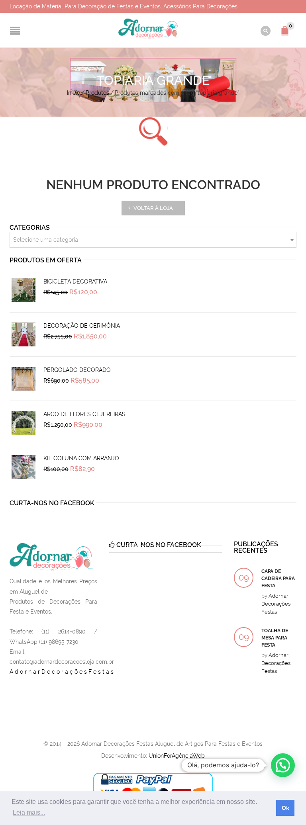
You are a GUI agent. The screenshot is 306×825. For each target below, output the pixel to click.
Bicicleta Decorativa (75, 281)
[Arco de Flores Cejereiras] (23, 423)
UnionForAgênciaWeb (177, 756)
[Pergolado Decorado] (23, 379)
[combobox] (153, 240)
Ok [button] (285, 808)
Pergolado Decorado (77, 370)
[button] (283, 765)
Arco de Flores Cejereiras (84, 414)
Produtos (97, 93)
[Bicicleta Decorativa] (23, 290)
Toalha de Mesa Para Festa (274, 638)
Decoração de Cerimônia (81, 326)
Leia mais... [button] (29, 812)
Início (73, 93)
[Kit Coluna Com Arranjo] (23, 467)
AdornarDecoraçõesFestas (62, 672)
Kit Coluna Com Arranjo (81, 458)
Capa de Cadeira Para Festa (278, 578)
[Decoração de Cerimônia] (23, 334)
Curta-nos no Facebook (52, 503)
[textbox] (153, 240)
